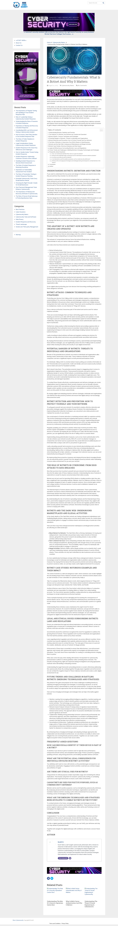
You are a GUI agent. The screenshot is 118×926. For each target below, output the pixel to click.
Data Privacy (19, 219)
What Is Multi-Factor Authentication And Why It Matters (74, 903)
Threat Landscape (21, 224)
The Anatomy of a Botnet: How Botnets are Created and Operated (67, 134)
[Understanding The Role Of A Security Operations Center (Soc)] (55, 894)
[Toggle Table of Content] (100, 130)
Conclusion (52, 164)
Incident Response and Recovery (26, 222)
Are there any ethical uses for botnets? (61, 157)
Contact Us (19, 45)
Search (103, 2)
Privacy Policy (65, 923)
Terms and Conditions (55, 923)
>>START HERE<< (21, 40)
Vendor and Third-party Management (27, 227)
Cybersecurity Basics (67, 85)
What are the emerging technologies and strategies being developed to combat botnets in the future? (76, 161)
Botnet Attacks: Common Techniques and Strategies (63, 136)
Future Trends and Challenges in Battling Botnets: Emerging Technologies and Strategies (74, 150)
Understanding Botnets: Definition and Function (62, 132)
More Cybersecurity (18, 920)
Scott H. (61, 842)
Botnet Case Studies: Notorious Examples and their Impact (65, 146)
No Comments (82, 85)
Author (51, 166)
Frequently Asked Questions (57, 152)
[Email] (70, 858)
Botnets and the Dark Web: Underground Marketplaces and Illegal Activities (70, 144)
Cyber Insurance (20, 212)
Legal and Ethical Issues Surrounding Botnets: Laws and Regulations (67, 148)
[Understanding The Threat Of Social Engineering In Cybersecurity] (93, 894)
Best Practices (20, 209)
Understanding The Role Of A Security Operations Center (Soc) (55, 903)
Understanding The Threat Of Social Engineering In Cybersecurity (91, 903)
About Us (18, 43)
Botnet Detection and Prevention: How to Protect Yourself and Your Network (70, 140)
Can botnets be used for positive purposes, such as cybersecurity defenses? (71, 159)
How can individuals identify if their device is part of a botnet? (67, 153)
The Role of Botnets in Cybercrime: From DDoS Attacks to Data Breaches (69, 142)
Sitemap (18, 234)
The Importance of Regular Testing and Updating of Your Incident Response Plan (26, 112)
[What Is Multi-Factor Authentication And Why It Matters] (74, 894)
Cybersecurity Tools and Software (26, 217)
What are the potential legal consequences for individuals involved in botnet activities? (74, 155)
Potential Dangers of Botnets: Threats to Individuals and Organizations (68, 138)
